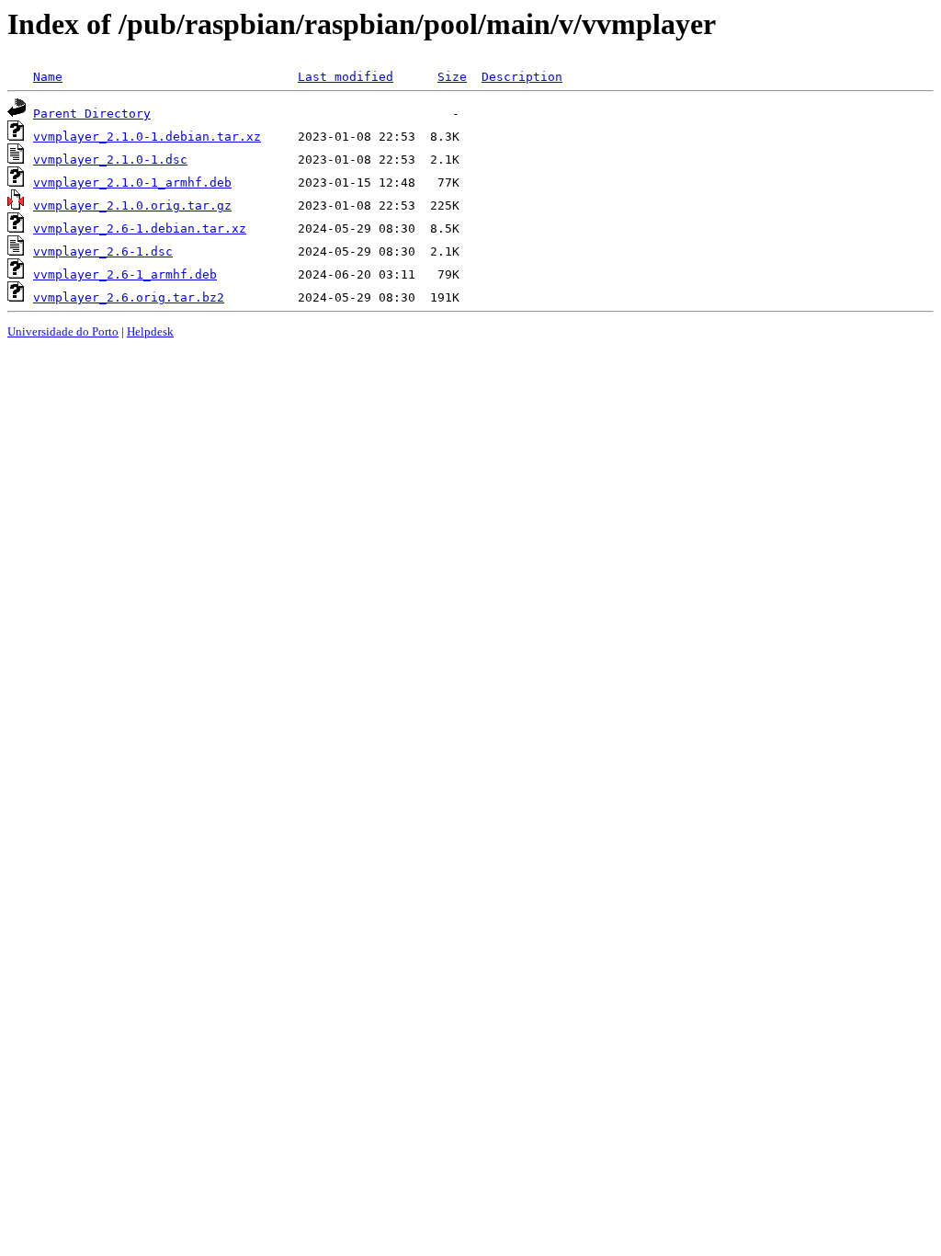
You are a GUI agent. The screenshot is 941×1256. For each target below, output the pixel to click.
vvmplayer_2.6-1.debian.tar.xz (139, 228)
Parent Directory (92, 113)
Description (522, 77)
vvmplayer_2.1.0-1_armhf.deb (132, 182)
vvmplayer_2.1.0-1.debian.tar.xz (147, 136)
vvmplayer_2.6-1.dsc (103, 251)
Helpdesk (150, 331)
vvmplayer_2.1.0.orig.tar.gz (132, 205)
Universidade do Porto (63, 331)
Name (47, 77)
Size (452, 77)
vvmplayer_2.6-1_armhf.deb (125, 274)
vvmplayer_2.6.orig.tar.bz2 (128, 297)
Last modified (345, 77)
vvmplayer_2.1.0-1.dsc (110, 159)
